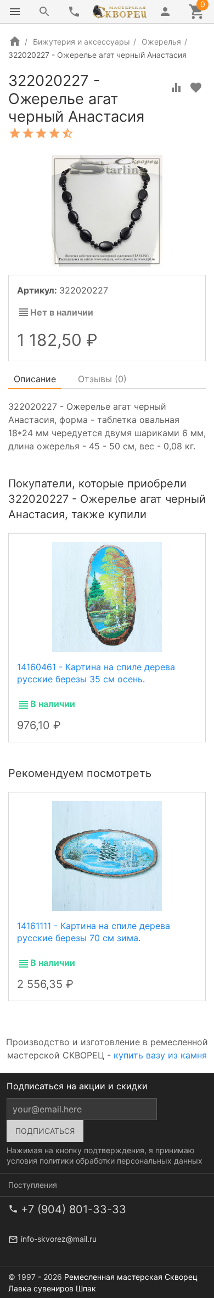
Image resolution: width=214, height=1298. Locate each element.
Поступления (32, 1185)
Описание (35, 378)
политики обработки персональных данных (121, 1160)
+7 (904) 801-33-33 (73, 1209)
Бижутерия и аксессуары (81, 41)
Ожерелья (161, 41)
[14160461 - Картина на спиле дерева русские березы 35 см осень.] (107, 595)
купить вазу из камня (160, 1055)
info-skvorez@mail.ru (59, 1238)
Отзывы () (102, 378)
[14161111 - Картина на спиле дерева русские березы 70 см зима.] (107, 855)
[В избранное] (196, 87)
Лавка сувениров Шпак (52, 1288)
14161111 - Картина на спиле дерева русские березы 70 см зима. (93, 931)
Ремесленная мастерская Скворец (131, 1276)
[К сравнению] (176, 87)
